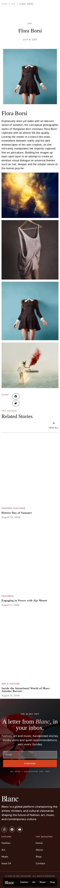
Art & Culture (11, 683)
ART (13, 4)
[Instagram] (4, 829)
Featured (19, 508)
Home (4, 4)
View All (53, 427)
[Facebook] (12, 829)
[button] (16, 396)
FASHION (7, 508)
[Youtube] (19, 829)
